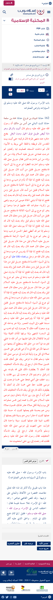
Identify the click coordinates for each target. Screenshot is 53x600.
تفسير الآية (43, 543)
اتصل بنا (18, 564)
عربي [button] (45, 3)
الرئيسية (45, 65)
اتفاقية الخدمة (30, 564)
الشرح (41, 460)
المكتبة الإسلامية (28, 20)
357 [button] (22, 90)
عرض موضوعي (38, 51)
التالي (7, 449)
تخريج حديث (44, 548)
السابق (14, 449)
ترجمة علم (28, 543)
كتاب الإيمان (19, 65)
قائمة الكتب (39, 46)
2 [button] (43, 90)
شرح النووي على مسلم (32, 65)
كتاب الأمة (39, 34)
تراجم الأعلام (38, 57)
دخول (8, 3)
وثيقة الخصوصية (44, 564)
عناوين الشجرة (14, 543)
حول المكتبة (39, 40)
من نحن (9, 564)
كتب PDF (41, 29)
